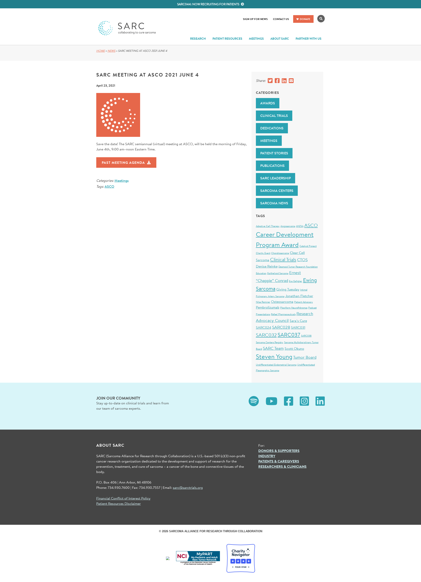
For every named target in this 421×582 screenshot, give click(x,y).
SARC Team (273, 348)
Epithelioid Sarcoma (277, 273)
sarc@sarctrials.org (188, 487)
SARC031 (298, 327)
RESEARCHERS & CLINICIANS (282, 466)
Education (261, 273)
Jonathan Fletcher (299, 295)
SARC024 (263, 327)
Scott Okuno (294, 348)
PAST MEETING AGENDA (123, 162)
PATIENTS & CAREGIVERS (278, 461)
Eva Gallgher (295, 281)
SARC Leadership (275, 178)
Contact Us (281, 19)
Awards (267, 103)
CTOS (302, 259)
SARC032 (266, 335)
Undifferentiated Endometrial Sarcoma (276, 364)
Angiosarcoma (287, 226)
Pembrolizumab (267, 307)
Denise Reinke (267, 266)
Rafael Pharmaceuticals (283, 314)
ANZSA (299, 226)
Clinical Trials (274, 115)
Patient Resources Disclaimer (118, 503)
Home (100, 51)
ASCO (109, 186)
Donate (305, 19)
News (111, 51)
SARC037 (289, 334)
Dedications (272, 128)
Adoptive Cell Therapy (268, 226)
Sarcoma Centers (276, 190)
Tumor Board (304, 357)
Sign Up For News (255, 19)
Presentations (263, 314)
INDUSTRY (266, 455)
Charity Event (263, 253)
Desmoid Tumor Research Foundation (298, 266)
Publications (272, 165)
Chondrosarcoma (280, 253)
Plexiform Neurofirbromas (293, 307)
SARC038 (306, 335)
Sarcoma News (274, 203)
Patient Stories (274, 153)
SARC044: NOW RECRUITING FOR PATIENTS (208, 4)
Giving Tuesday (287, 289)
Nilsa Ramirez (263, 301)
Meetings (121, 180)
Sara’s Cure (298, 320)
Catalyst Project (308, 246)
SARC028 (281, 327)
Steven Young (274, 356)
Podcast (312, 307)
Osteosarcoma (282, 301)
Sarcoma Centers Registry (269, 342)
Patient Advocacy (303, 301)
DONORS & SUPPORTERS (279, 450)
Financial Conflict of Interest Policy (123, 498)
